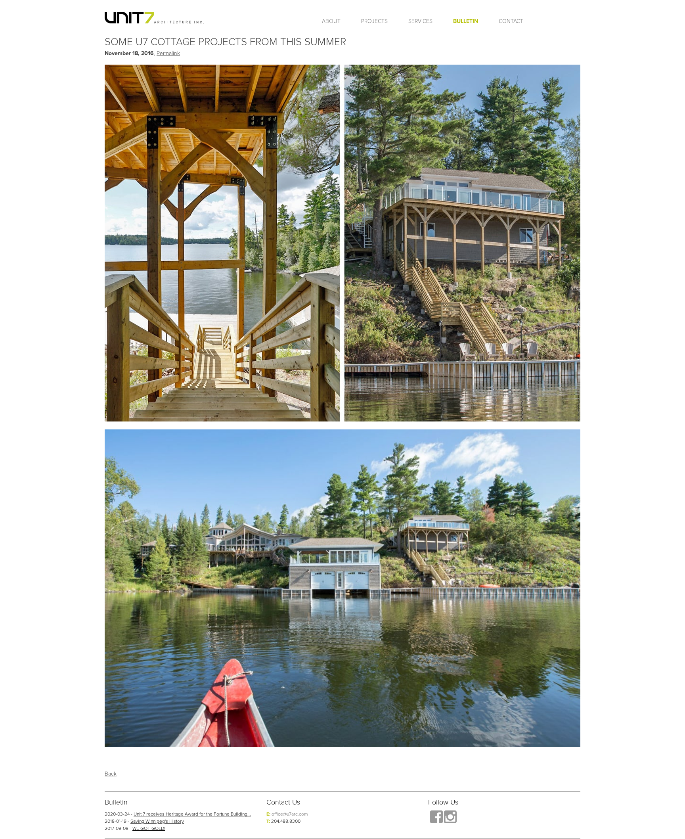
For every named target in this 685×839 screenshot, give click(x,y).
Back (111, 773)
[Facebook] (436, 816)
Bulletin (465, 21)
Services (420, 21)
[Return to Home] (154, 17)
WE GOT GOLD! (148, 828)
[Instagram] (450, 816)
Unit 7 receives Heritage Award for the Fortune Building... (192, 813)
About (331, 21)
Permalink (168, 53)
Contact (511, 21)
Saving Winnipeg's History (157, 821)
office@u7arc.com (290, 813)
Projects (374, 21)
